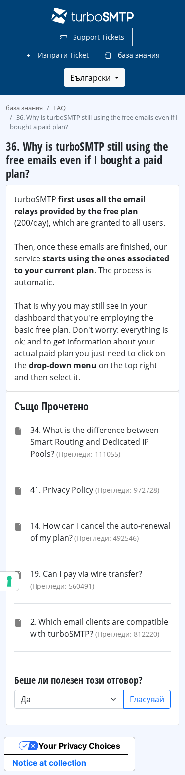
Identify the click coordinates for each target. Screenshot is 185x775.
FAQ (59, 107)
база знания (138, 55)
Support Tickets (97, 37)
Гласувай (147, 699)
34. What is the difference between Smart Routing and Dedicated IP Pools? (94, 442)
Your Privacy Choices (79, 746)
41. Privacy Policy (61, 489)
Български (91, 77)
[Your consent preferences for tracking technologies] (9, 581)
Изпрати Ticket (62, 55)
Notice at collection (49, 763)
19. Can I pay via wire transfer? (86, 573)
